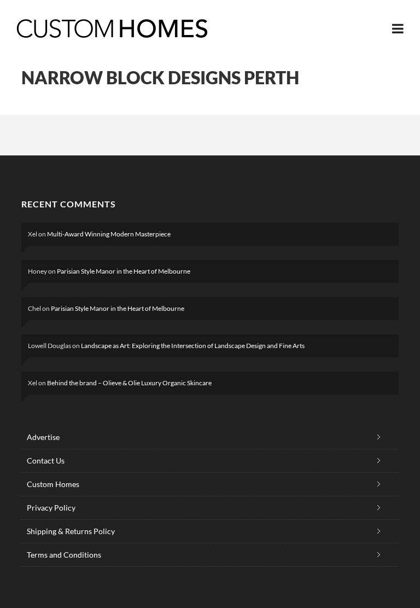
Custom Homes (53, 484)
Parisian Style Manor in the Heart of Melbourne (123, 271)
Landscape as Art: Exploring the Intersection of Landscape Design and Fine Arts (193, 345)
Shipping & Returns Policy (71, 531)
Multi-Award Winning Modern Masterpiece (109, 234)
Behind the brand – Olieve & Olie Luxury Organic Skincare (129, 383)
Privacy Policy (51, 507)
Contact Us (46, 460)
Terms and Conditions (64, 554)
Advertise (43, 437)
